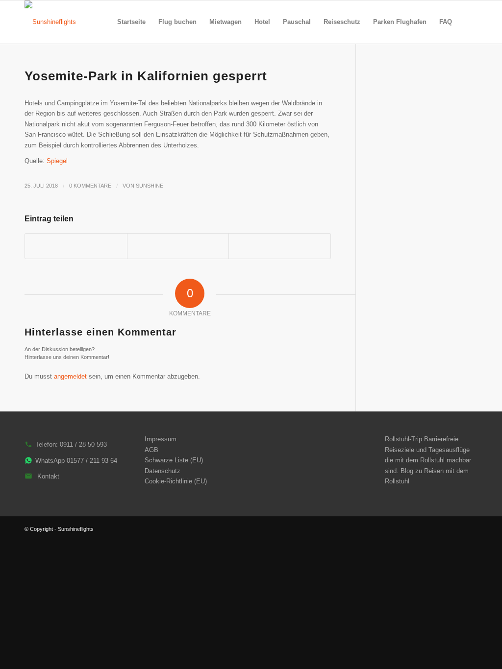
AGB (151, 450)
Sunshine (149, 186)
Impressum (160, 439)
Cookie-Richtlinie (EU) (176, 481)
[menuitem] (131, 22)
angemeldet (70, 376)
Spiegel (57, 161)
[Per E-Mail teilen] (279, 246)
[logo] (50, 22)
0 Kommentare (90, 186)
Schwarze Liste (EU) (174, 460)
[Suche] (467, 22)
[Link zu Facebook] (470, 529)
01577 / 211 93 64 (92, 460)
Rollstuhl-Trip (403, 439)
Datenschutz (162, 471)
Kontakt (48, 476)
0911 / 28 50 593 (83, 444)
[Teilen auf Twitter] (178, 246)
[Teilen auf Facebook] (76, 246)
